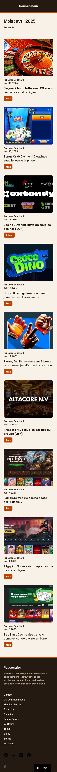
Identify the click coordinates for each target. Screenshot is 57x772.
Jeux (8, 98)
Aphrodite (9, 709)
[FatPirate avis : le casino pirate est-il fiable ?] (28, 467)
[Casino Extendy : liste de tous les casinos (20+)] (28, 194)
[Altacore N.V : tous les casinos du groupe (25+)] (28, 399)
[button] (5, 6)
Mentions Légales (13, 704)
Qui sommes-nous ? (14, 699)
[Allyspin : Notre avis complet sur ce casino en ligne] (28, 535)
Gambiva (8, 714)
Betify (7, 733)
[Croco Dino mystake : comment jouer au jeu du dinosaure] (28, 262)
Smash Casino (11, 719)
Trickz (7, 728)
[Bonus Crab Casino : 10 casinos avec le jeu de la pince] (28, 125)
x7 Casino (9, 723)
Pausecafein (28, 6)
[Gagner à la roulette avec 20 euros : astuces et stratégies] (28, 57)
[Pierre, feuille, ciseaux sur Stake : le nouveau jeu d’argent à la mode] (28, 330)
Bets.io (7, 738)
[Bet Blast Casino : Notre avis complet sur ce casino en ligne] (28, 603)
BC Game (9, 743)
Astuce (9, 235)
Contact (8, 694)
